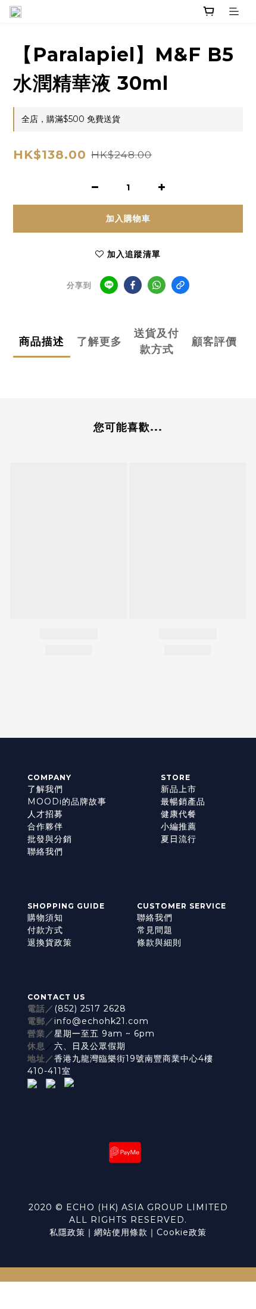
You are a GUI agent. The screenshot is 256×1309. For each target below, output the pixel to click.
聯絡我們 (45, 851)
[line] (109, 285)
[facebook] (133, 285)
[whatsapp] (157, 285)
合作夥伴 (45, 826)
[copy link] (180, 285)
